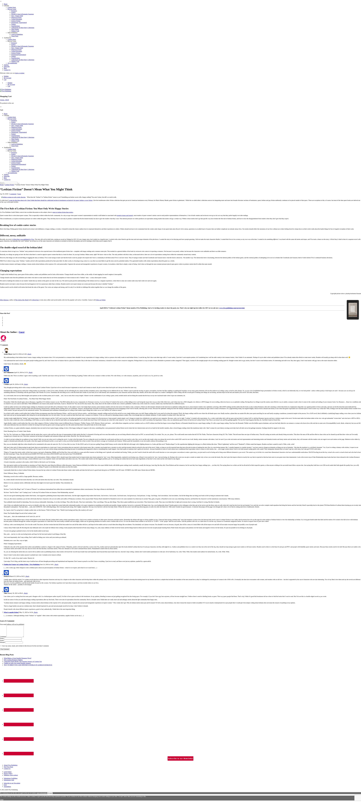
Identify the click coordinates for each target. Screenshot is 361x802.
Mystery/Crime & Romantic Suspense (22, 14)
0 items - (4, 100)
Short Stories (15, 29)
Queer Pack (14, 36)
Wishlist (6, 76)
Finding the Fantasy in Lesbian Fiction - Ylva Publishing (22, 564)
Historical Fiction (16, 17)
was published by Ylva (23, 239)
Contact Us (7, 70)
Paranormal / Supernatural (19, 22)
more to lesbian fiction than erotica (63, 212)
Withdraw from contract (11, 775)
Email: (2, 640)
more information (42, 793)
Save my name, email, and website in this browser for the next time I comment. (25, 646)
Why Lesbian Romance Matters (13, 660)
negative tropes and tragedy (125, 215)
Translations (7, 786)
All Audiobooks (12, 63)
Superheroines (15, 26)
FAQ (5, 785)
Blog (5, 68)
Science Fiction (15, 21)
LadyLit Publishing (17, 34)
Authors (6, 65)
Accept (50, 793)
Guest (19, 194)
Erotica (13, 12)
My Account (7, 78)
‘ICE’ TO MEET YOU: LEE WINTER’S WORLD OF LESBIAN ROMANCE (28, 665)
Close (1, 799)
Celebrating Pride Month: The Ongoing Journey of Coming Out (23, 661)
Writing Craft (15, 31)
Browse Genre (12, 9)
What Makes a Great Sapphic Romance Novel (17, 658)
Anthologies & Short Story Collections (22, 27)
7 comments (12, 194)
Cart (5, 79)
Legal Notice (7, 772)
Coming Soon (12, 7)
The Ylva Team (8, 767)
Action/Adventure (16, 19)
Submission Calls (9, 780)
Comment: (3, 636)
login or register (19, 73)
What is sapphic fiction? (11, 612)
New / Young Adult (17, 16)
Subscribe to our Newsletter (12, 783)
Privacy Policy (8, 773)
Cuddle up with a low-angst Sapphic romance (17, 663)
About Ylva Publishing (10, 765)
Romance (14, 11)
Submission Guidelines (10, 778)
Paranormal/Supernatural (18, 54)
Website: (2, 642)
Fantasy (13, 24)
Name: (2, 638)
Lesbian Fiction (9, 185)
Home (5, 4)
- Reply (29, 354)
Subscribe (7, 66)
